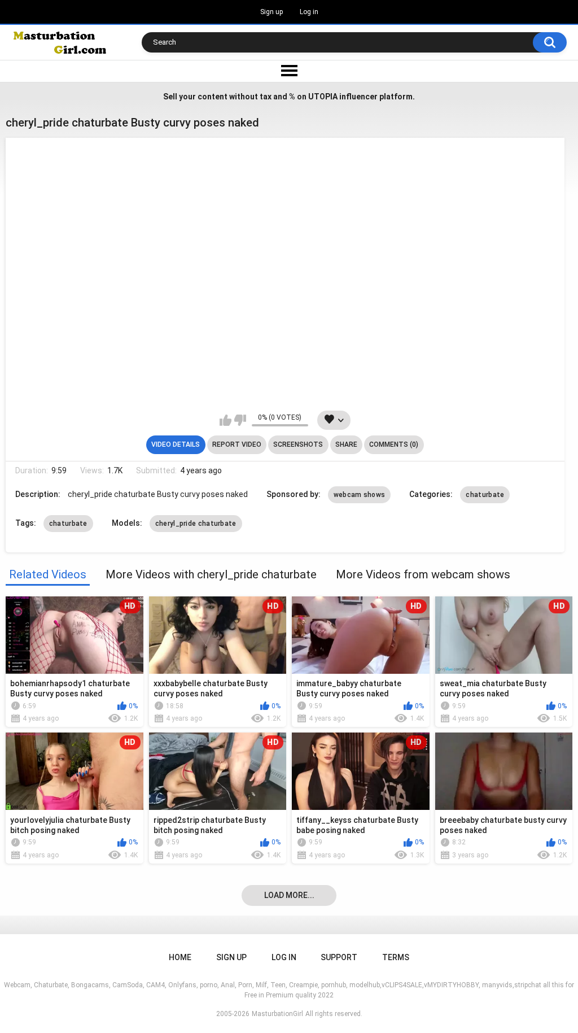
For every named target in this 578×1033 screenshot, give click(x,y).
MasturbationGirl (277, 1014)
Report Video (236, 444)
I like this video (225, 420)
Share (346, 444)
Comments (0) (393, 444)
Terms (395, 957)
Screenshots (298, 444)
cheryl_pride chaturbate (196, 524)
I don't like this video (240, 420)
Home (180, 957)
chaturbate (485, 495)
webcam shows (360, 495)
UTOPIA (323, 96)
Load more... (289, 895)
